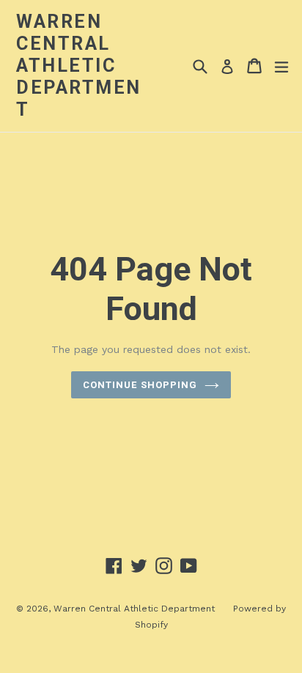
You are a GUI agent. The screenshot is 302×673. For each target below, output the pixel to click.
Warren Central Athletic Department (78, 65)
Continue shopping (140, 384)
